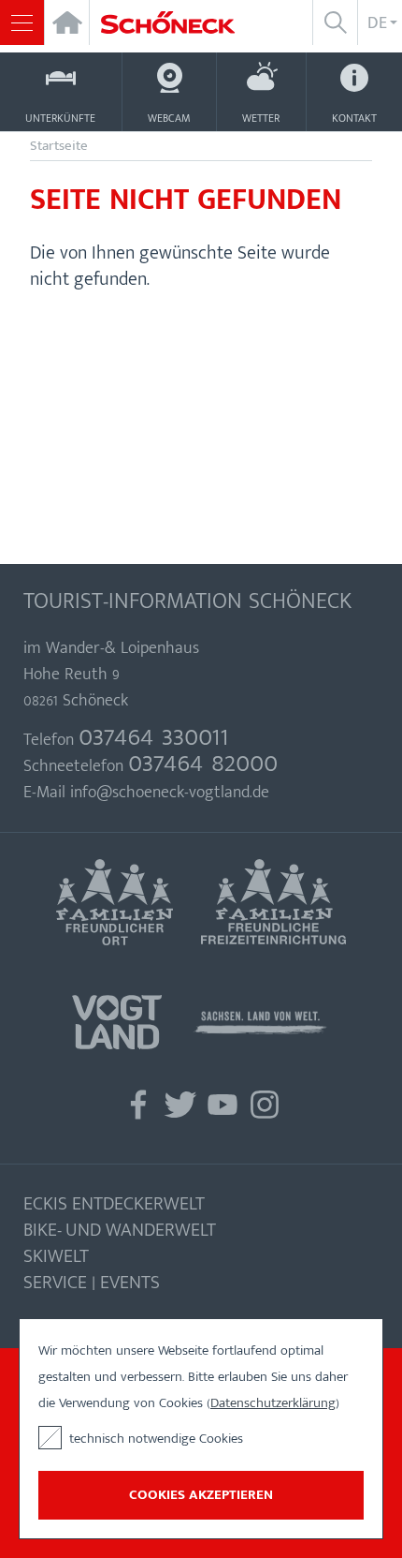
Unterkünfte (60, 118)
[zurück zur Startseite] (178, 22)
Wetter (261, 118)
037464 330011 (154, 736)
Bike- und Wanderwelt (119, 1230)
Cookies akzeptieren (201, 1494)
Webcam (169, 118)
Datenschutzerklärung (273, 1403)
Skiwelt (56, 1256)
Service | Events (91, 1282)
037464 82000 (203, 762)
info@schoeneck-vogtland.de (169, 793)
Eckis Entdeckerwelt (114, 1204)
